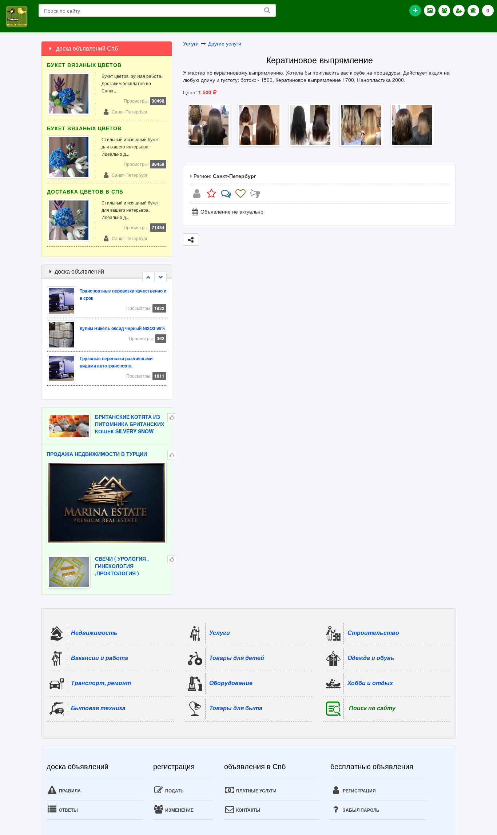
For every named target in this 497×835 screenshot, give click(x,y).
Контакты (247, 810)
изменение (179, 810)
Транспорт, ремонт (101, 682)
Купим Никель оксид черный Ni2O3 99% (123, 325)
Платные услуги (256, 790)
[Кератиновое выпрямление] (208, 123)
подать (174, 790)
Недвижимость (94, 632)
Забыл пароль (360, 810)
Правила (69, 790)
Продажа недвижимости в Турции (97, 453)
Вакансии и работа (99, 657)
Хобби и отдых (370, 682)
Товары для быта (235, 707)
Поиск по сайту (372, 707)
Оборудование (231, 682)
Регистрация (359, 790)
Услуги (191, 43)
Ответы (68, 810)
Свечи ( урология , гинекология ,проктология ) (122, 566)
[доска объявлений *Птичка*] (16, 15)
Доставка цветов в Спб (85, 191)
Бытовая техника (98, 707)
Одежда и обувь (370, 657)
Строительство (373, 632)
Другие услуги (224, 43)
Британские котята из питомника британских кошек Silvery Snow (129, 424)
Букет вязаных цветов (84, 64)
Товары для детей (236, 657)
